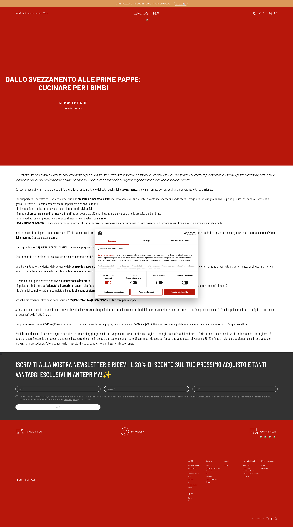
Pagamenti (209, 471)
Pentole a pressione (193, 465)
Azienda (226, 461)
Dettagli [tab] (146, 241)
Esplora (190, 493)
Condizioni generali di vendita (251, 474)
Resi (207, 474)
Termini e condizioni (248, 471)
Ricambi (190, 488)
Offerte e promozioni (267, 461)
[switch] (133, 282)
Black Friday (264, 468)
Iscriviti (58, 407)
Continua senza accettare (113, 292)
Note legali (246, 476)
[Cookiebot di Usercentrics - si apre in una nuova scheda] (185, 233)
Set (189, 482)
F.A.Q (207, 465)
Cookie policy (246, 468)
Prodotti (190, 461)
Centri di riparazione (211, 479)
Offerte (45, 13)
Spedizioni (209, 476)
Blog (189, 501)
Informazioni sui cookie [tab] (180, 241)
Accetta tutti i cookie (179, 292)
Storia (226, 465)
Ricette (190, 498)
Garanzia (208, 482)
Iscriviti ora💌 (181, 4)
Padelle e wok (191, 468)
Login (259, 13)
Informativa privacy (41, 396)
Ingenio (190, 471)
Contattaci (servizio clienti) (213, 468)
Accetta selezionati (146, 292)
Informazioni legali (249, 461)
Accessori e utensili (193, 485)
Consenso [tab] (112, 241)
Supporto (209, 461)
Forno (189, 476)
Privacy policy (246, 465)
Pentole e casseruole (193, 474)
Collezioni (190, 479)
